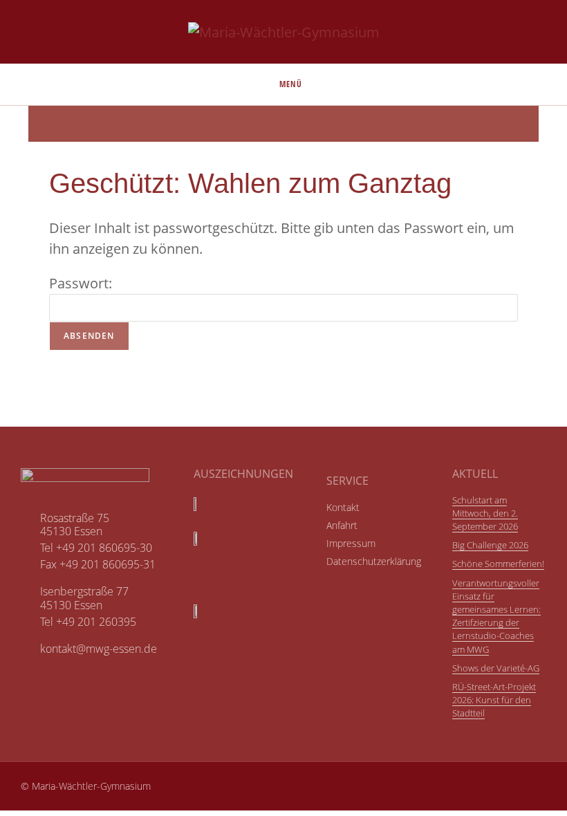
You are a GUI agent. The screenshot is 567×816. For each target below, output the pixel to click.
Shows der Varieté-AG (495, 668)
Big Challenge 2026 (490, 545)
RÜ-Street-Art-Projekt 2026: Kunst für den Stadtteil (494, 699)
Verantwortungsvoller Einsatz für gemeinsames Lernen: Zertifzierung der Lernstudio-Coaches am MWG (496, 616)
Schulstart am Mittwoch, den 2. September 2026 (485, 513)
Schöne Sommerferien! (498, 563)
